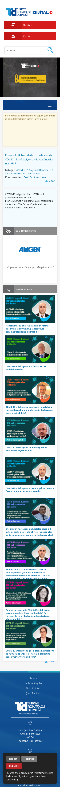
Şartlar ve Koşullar (33, 683)
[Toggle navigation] (50, 105)
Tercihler (29, 758)
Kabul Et (14, 765)
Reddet (13, 758)
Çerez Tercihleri (33, 693)
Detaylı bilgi (12, 779)
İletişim (33, 678)
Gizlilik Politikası (33, 688)
